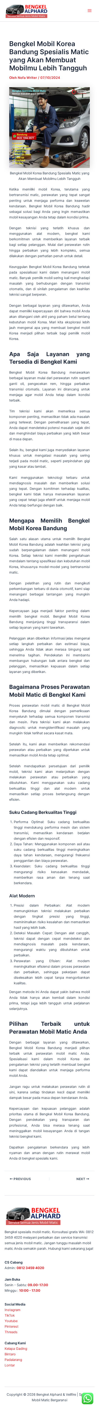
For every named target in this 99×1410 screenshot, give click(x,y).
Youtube (11, 1321)
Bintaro (10, 1354)
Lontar (10, 1365)
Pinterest (11, 1326)
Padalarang (13, 1360)
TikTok (10, 1315)
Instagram (12, 1310)
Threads (11, 1332)
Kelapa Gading (16, 1349)
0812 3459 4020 (30, 1268)
